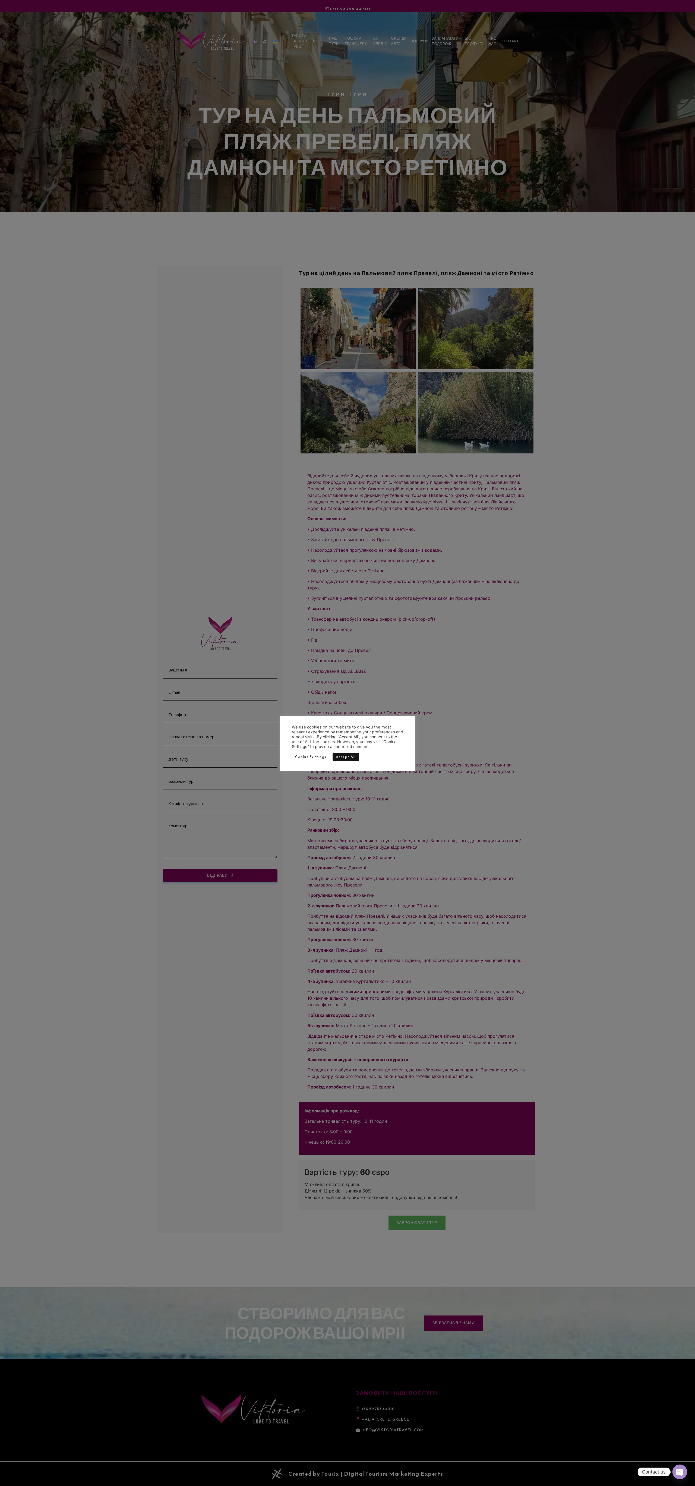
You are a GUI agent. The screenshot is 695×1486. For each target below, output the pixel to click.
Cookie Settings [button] (311, 756)
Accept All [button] (346, 756)
